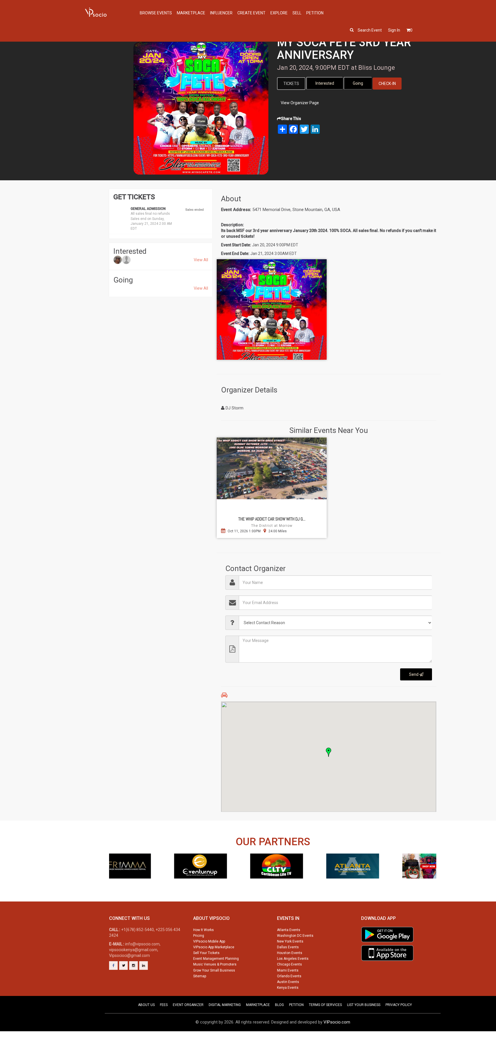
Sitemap (199, 976)
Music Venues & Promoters (215, 964)
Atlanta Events (288, 930)
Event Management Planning (216, 959)
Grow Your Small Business (214, 970)
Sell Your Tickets (206, 953)
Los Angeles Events (293, 959)
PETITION (296, 1005)
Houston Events (289, 953)
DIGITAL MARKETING (225, 1005)
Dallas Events (288, 947)
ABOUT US (146, 1005)
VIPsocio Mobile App (209, 941)
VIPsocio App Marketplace (213, 947)
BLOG (279, 1005)
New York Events (290, 941)
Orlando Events (289, 976)
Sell (296, 13)
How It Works (203, 930)
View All (201, 260)
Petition (314, 13)
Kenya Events (288, 988)
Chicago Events (289, 964)
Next (434, 877)
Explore (279, 13)
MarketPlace (191, 13)
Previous (111, 877)
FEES (164, 1005)
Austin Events (288, 982)
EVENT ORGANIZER (188, 1005)
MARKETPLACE (258, 1005)
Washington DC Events (295, 936)
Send (414, 674)
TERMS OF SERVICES (325, 1005)
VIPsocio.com (336, 1022)
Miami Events (288, 970)
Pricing (198, 936)
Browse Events (156, 13)
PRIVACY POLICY (398, 1005)
